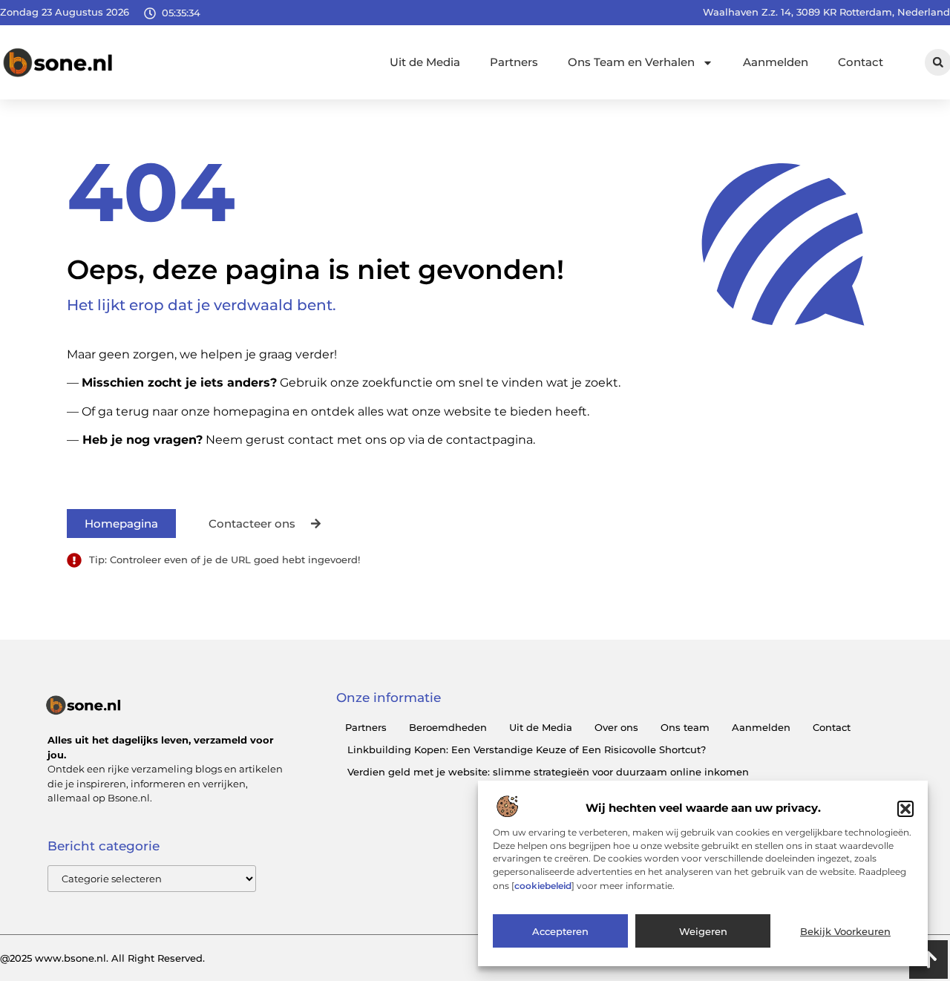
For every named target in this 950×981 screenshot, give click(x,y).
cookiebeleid (542, 885)
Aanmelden (775, 62)
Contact (860, 62)
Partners (514, 62)
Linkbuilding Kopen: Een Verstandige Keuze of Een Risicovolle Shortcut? (526, 749)
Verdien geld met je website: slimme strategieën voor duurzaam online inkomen (548, 772)
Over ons (616, 727)
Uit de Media (425, 62)
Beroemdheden (448, 727)
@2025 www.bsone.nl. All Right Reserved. (102, 958)
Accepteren (560, 931)
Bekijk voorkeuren (845, 931)
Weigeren (703, 931)
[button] (905, 808)
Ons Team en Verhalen (631, 62)
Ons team (685, 727)
